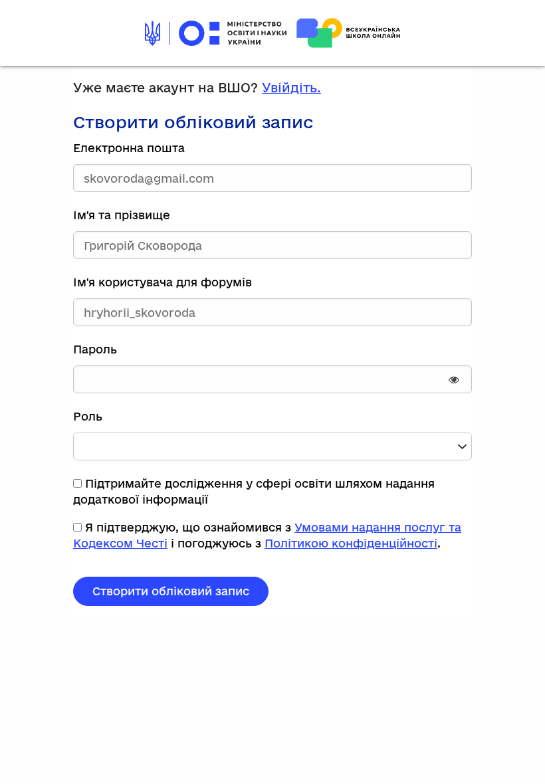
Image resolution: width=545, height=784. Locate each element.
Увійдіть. (291, 87)
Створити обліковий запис (170, 591)
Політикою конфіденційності (351, 543)
